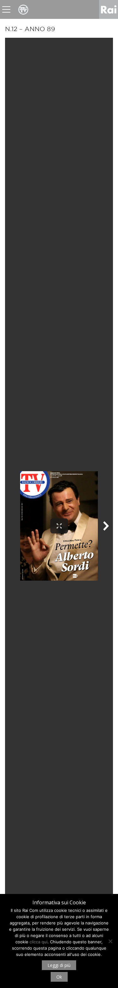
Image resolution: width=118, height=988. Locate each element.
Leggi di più (59, 965)
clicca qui (39, 941)
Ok (59, 977)
